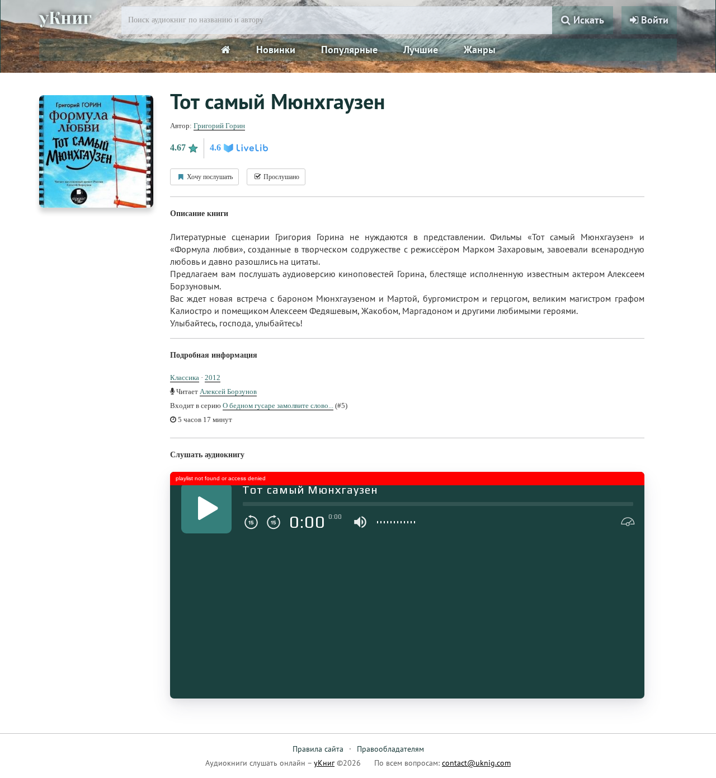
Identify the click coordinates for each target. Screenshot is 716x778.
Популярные (349, 49)
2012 (212, 377)
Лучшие (420, 49)
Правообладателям (390, 749)
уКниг (65, 18)
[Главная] (226, 50)
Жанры (480, 49)
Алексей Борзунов (228, 391)
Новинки (275, 49)
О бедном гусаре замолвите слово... (278, 405)
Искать (587, 19)
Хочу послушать (209, 177)
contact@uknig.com (476, 763)
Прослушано (280, 177)
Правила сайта (318, 749)
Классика (184, 377)
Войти (653, 19)
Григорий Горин (219, 125)
